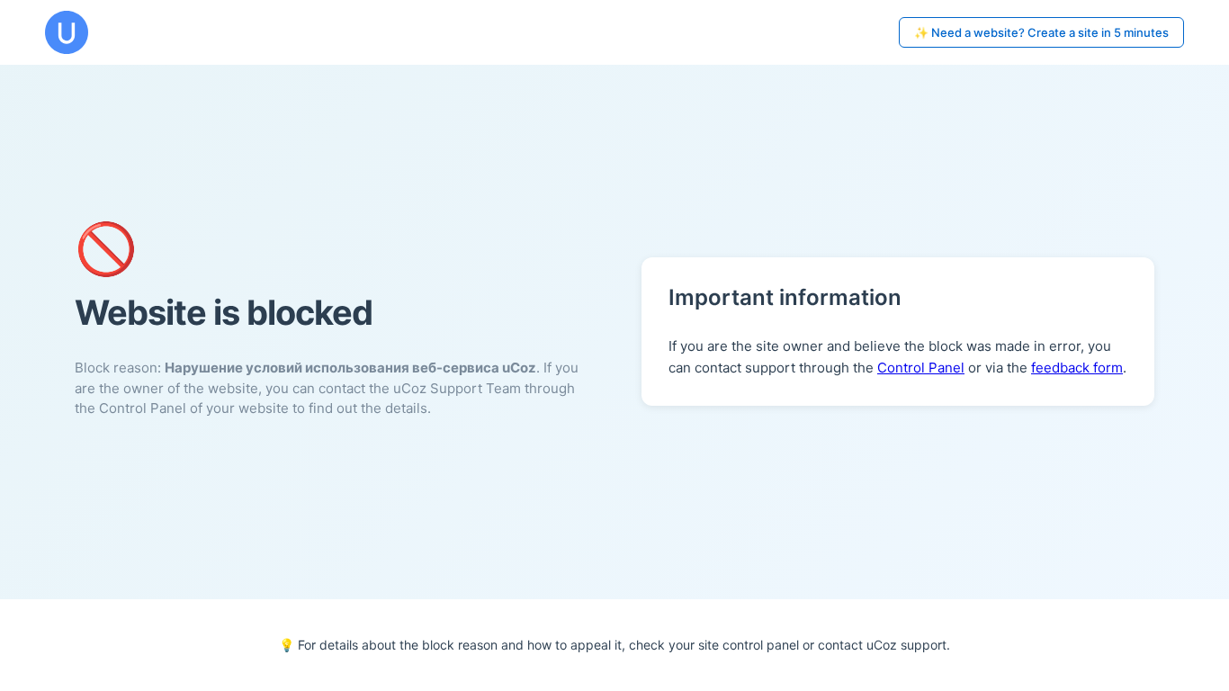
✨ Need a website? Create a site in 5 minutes (1041, 32)
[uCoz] (66, 32)
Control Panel (920, 367)
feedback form (1077, 367)
